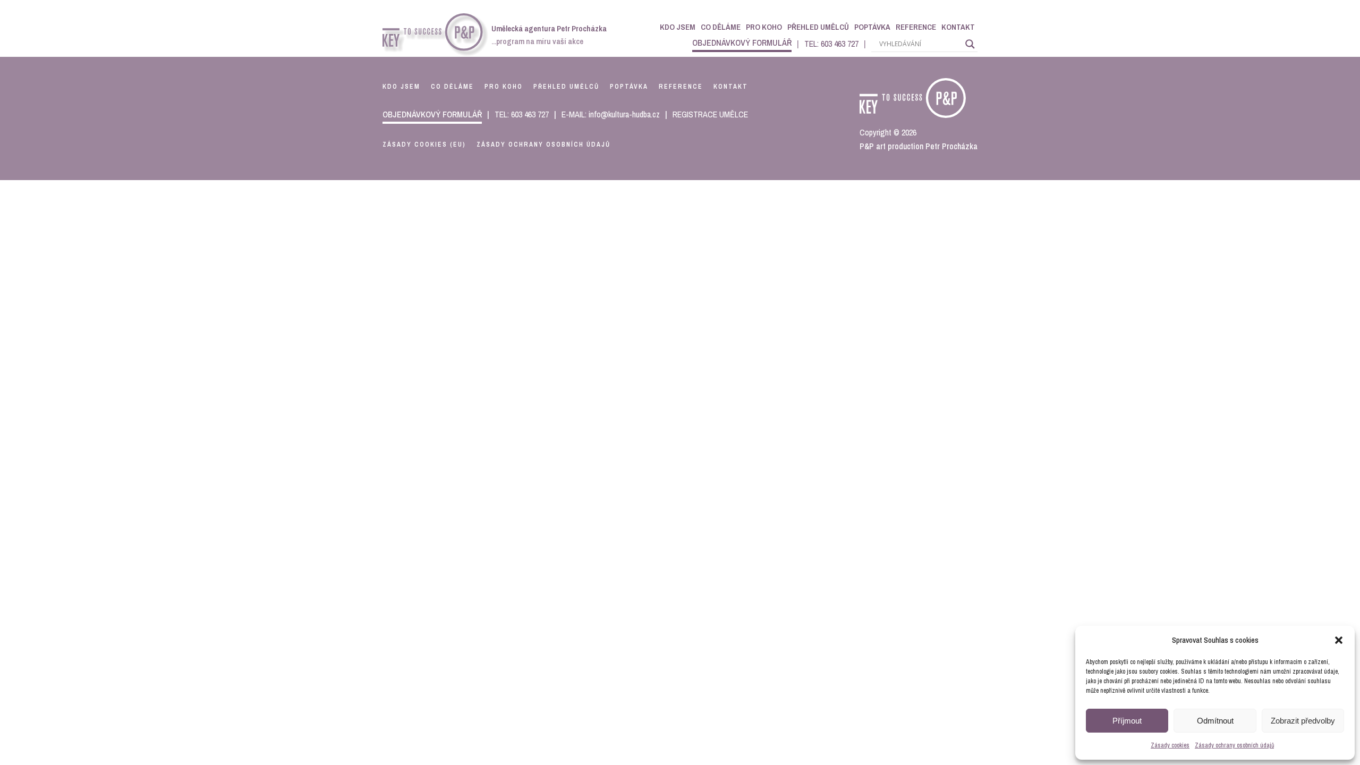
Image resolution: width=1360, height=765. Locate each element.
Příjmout (1127, 720)
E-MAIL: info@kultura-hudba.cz (611, 114)
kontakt (730, 86)
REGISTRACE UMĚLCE (710, 114)
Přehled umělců (818, 26)
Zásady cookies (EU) (424, 144)
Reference (916, 26)
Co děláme (721, 26)
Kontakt (958, 26)
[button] (1338, 640)
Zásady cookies (1170, 745)
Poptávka (872, 26)
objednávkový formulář (742, 42)
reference (681, 86)
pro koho (503, 86)
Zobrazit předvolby (1303, 720)
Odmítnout (1215, 720)
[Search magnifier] (970, 44)
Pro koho (764, 26)
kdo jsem (401, 86)
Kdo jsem (677, 26)
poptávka (629, 86)
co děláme (452, 86)
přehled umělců (566, 86)
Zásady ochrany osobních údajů (1234, 745)
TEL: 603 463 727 (831, 43)
